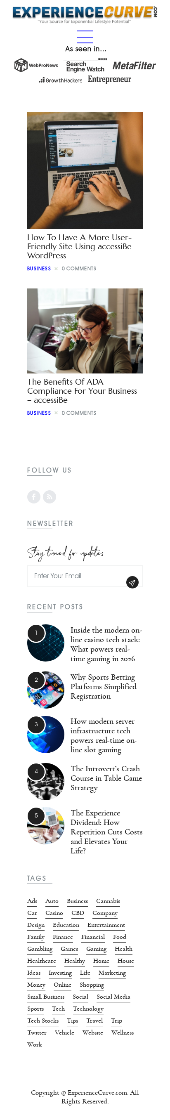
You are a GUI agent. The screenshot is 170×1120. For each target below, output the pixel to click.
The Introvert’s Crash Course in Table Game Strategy (106, 778)
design (36, 925)
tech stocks (43, 1020)
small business (45, 996)
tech (58, 1008)
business (39, 268)
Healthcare (41, 960)
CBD (77, 913)
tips (72, 1020)
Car (32, 913)
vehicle (64, 1032)
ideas (33, 972)
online (62, 984)
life (85, 972)
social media (113, 996)
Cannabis (108, 901)
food (119, 936)
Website (93, 1032)
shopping (92, 984)
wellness (122, 1032)
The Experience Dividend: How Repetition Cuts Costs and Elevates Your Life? (107, 832)
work (34, 1044)
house (126, 960)
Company (105, 913)
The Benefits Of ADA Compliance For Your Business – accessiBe (82, 391)
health (123, 948)
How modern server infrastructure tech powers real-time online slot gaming (104, 735)
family (36, 936)
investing (60, 972)
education (66, 925)
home (101, 960)
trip (116, 1020)
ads (32, 901)
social (80, 996)
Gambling (39, 948)
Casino (54, 913)
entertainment (106, 925)
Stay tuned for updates (65, 552)
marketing (112, 972)
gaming (96, 948)
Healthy (74, 960)
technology (88, 1008)
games (69, 948)
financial (93, 936)
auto (52, 901)
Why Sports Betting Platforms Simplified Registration (104, 686)
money (36, 984)
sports (35, 1008)
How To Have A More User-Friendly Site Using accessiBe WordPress (79, 246)
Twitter (37, 1032)
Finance (63, 936)
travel (94, 1020)
